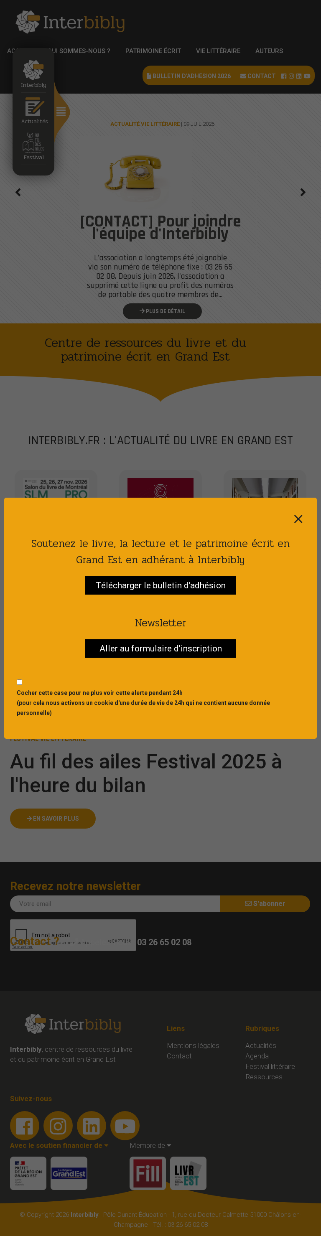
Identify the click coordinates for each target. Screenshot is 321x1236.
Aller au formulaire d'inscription (160, 648)
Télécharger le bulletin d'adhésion (161, 585)
